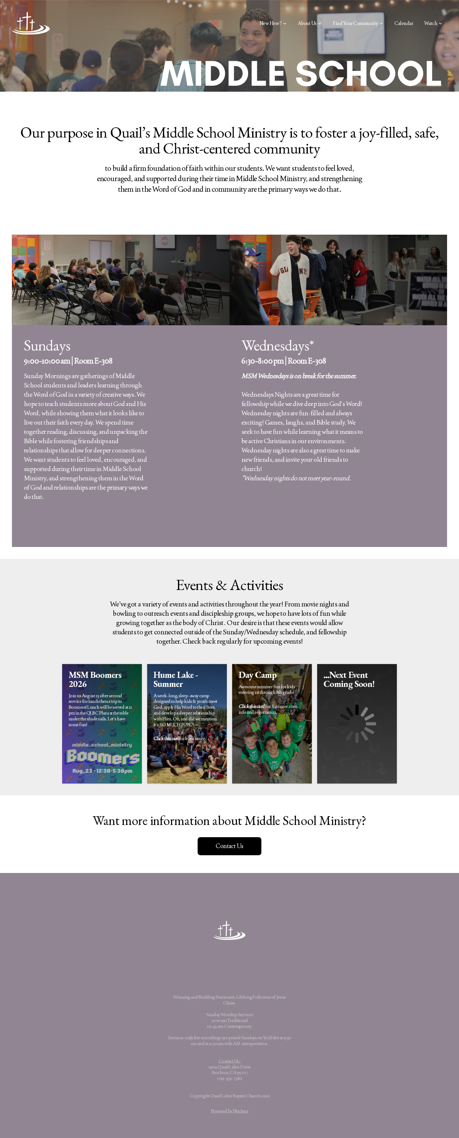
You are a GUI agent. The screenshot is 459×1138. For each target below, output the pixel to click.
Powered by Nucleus (229, 1111)
